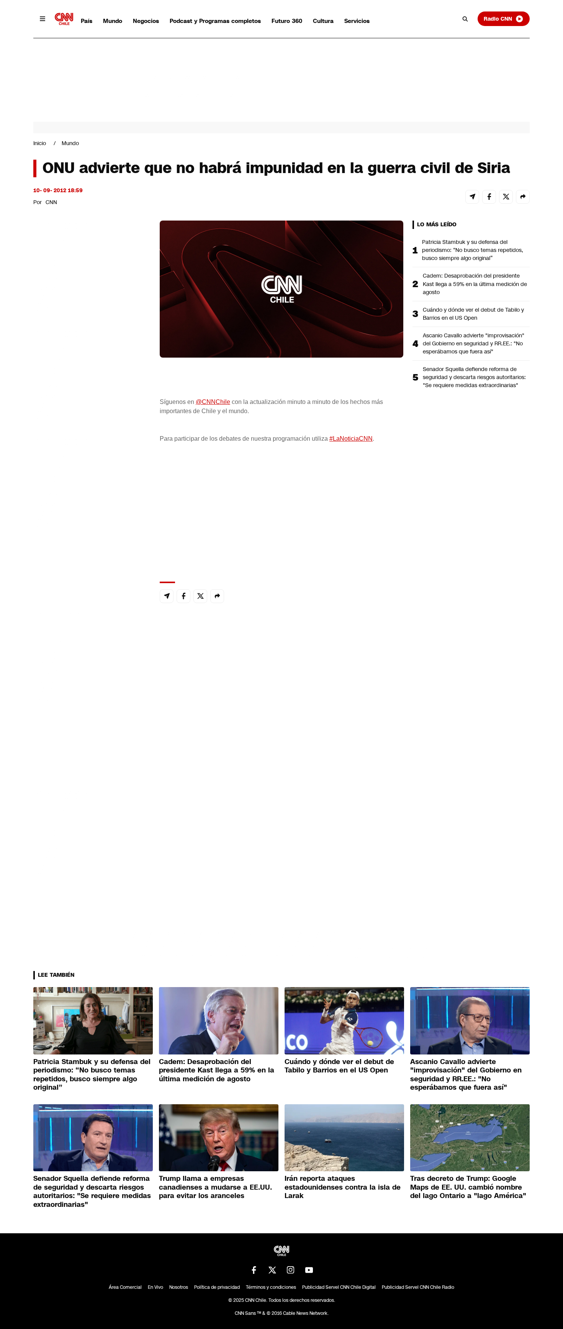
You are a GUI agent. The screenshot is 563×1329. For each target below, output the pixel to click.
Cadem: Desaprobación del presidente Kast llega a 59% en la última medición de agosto (475, 284)
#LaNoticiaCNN (351, 438)
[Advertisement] (90, 659)
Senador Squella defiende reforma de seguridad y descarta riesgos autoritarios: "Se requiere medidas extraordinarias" (474, 377)
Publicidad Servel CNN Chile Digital (339, 1287)
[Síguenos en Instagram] (291, 1270)
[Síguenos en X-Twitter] (272, 1270)
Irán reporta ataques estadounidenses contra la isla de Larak (343, 1187)
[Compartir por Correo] (472, 197)
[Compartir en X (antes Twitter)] (506, 197)
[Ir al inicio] (64, 19)
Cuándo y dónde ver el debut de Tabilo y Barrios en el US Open (473, 314)
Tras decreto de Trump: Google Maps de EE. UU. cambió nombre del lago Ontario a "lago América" (468, 1187)
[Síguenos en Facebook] (254, 1270)
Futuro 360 (287, 21)
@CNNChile (213, 402)
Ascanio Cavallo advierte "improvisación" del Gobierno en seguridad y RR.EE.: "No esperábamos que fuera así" (473, 343)
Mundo (112, 21)
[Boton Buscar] (465, 19)
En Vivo (155, 1287)
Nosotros (178, 1287)
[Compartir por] (523, 197)
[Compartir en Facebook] (489, 197)
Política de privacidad (217, 1287)
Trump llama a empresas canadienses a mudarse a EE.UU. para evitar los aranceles (215, 1187)
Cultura (323, 21)
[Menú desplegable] (42, 19)
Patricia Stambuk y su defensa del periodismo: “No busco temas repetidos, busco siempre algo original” (472, 250)
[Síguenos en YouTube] (309, 1270)
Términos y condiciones (271, 1287)
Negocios (146, 21)
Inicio (39, 143)
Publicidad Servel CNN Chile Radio (418, 1287)
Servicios (357, 21)
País (86, 21)
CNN (51, 202)
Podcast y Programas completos (215, 21)
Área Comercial (125, 1287)
